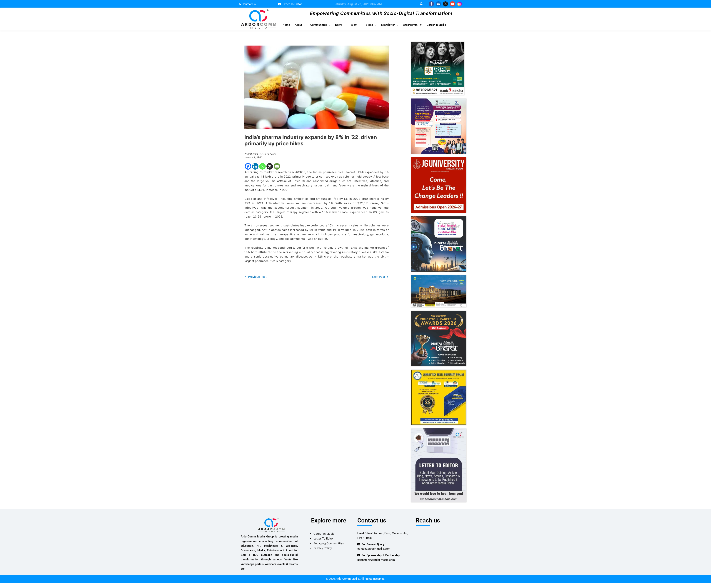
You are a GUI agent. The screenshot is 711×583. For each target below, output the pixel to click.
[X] (269, 166)
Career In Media (436, 24)
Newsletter (388, 24)
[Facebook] (248, 166)
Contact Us (248, 4)
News (338, 24)
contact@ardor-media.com (373, 548)
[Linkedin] (255, 166)
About (298, 24)
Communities (318, 24)
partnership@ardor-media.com (376, 560)
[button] (300, 25)
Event (354, 24)
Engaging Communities (328, 543)
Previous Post (255, 276)
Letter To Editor (323, 538)
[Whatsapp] (262, 166)
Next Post (380, 276)
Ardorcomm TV (412, 24)
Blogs (369, 24)
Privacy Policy (322, 548)
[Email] (277, 166)
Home (286, 24)
